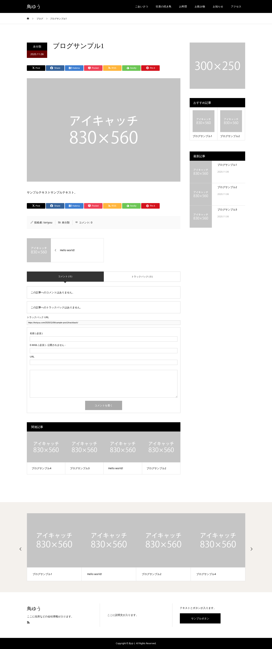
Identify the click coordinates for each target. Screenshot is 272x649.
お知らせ (218, 6)
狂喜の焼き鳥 (163, 6)
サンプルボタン (200, 618)
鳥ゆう (34, 6)
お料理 (183, 6)
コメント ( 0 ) (65, 276)
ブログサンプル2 (227, 187)
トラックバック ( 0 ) (142, 276)
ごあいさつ (141, 6)
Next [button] (251, 549)
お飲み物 (200, 6)
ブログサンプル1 (227, 164)
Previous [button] (20, 549)
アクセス (236, 6)
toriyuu (47, 222)
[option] (54, 547)
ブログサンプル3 (227, 209)
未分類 (37, 46)
